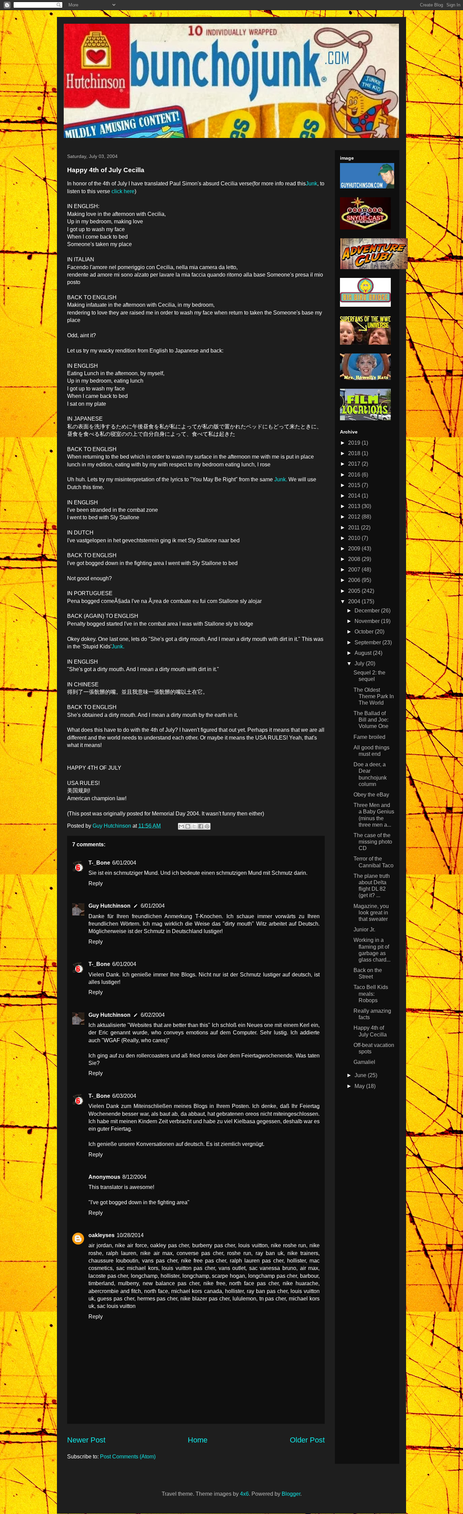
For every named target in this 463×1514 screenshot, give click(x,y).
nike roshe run (288, 1245)
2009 (355, 548)
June (361, 1075)
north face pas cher (254, 1283)
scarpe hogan (228, 1276)
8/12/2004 (134, 1177)
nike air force (131, 1245)
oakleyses (101, 1235)
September (368, 642)
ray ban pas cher (267, 1291)
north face (156, 1291)
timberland (101, 1283)
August (364, 653)
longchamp (144, 1276)
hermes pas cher (157, 1298)
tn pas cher (272, 1298)
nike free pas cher (203, 1261)
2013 (355, 506)
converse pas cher (200, 1253)
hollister (296, 1261)
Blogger (291, 1494)
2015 (355, 485)
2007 (355, 569)
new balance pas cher (171, 1283)
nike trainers (302, 1253)
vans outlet (232, 1268)
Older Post (307, 1440)
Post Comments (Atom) (128, 1456)
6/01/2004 (124, 863)
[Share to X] (194, 826)
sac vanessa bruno (272, 1268)
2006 (355, 580)
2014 (355, 496)
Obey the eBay (371, 795)
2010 (355, 538)
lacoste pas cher (108, 1276)
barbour (309, 1276)
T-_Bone (99, 863)
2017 (355, 464)
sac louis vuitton (116, 1306)
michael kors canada (196, 1291)
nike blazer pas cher (204, 1298)
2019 (355, 443)
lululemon (244, 1298)
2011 (354, 527)
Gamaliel (364, 1062)
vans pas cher (159, 1261)
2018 (355, 453)
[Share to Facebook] (200, 826)
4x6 (244, 1494)
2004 (355, 601)
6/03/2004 (124, 1096)
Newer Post (86, 1440)
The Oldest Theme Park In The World (374, 696)
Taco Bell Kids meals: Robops (371, 993)
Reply (95, 883)
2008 (355, 559)
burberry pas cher (213, 1245)
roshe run (239, 1253)
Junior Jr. (364, 929)
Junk (311, 183)
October (365, 631)
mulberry (128, 1283)
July (360, 663)
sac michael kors (137, 1268)
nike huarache (300, 1283)
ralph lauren (121, 1253)
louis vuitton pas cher (188, 1268)
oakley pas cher (169, 1245)
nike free (214, 1283)
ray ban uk (269, 1253)
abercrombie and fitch (114, 1291)
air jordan (100, 1245)
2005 (355, 591)
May (360, 1086)
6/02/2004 (153, 1015)
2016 (355, 475)
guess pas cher (115, 1298)
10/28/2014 (130, 1235)
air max (309, 1268)
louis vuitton (253, 1245)
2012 (355, 517)
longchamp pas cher (272, 1276)
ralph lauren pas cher (256, 1261)
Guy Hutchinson (113, 826)
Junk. (280, 479)
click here (123, 191)
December (368, 610)
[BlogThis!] (187, 826)
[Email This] (181, 826)
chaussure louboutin (113, 1261)
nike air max (156, 1253)
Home (197, 1440)
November (368, 621)
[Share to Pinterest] (207, 826)
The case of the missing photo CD (373, 841)
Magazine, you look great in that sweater (371, 912)
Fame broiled (369, 737)
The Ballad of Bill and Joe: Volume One (371, 719)
